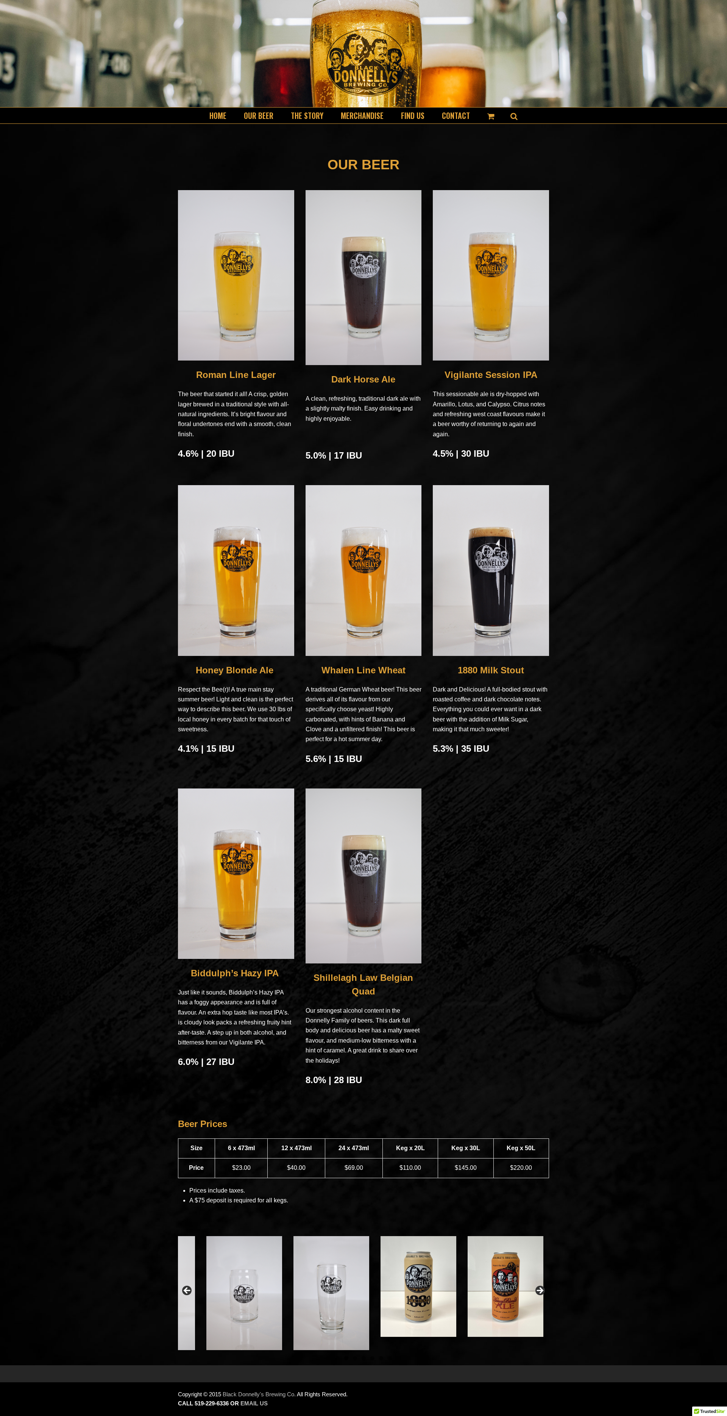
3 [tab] (355, 1358)
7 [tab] (390, 1358)
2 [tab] (346, 1358)
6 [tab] (381, 1358)
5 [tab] (372, 1358)
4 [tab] (364, 1358)
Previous (187, 1291)
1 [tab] (337, 1358)
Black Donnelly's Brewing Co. (259, 1394)
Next (539, 1291)
